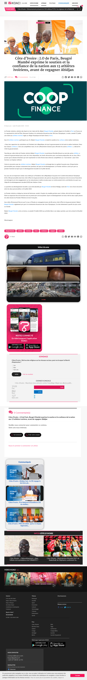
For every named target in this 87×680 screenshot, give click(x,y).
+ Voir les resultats (27, 374)
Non (15, 367)
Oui (14, 365)
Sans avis (16, 369)
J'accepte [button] (77, 675)
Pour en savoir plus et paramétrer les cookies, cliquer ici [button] (47, 677)
